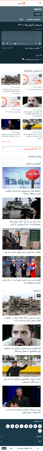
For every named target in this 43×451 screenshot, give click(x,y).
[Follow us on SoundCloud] (12, 426)
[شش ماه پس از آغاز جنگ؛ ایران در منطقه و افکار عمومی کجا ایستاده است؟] (10, 79)
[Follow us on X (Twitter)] (21, 426)
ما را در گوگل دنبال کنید (24, 448)
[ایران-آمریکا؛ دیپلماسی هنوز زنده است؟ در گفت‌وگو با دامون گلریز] (10, 124)
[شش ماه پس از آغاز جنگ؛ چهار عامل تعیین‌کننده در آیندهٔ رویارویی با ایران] (21, 208)
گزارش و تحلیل (33, 163)
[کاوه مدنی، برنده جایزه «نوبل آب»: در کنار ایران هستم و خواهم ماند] (21, 267)
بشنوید (37, 290)
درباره (21, 19)
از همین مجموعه (33, 19)
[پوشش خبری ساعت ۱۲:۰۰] (32, 79)
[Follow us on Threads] (40, 431)
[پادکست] (11, 448)
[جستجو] (38, 448)
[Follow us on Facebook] (31, 426)
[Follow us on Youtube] (17, 426)
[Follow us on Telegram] (26, 426)
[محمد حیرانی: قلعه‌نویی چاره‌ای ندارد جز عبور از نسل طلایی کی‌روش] (32, 124)
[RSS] (35, 426)
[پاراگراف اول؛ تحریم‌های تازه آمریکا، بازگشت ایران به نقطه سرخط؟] (21, 177)
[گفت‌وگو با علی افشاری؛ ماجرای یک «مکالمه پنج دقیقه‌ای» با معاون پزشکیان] (32, 102)
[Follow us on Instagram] (8, 426)
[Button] (39, 56)
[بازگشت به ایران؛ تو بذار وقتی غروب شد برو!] (21, 239)
